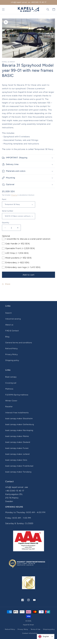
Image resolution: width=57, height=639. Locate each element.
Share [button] (7, 284)
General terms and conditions (18, 343)
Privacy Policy (11, 354)
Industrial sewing (13, 319)
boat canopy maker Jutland (17, 454)
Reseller (9, 406)
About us (9, 325)
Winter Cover (11, 401)
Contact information (29, 633)
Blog (7, 337)
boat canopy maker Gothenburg (19, 424)
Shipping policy (12, 360)
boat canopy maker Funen (17, 448)
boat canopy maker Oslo (16, 460)
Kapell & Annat (28, 625)
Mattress (9, 389)
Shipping (14, 195)
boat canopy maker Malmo (17, 436)
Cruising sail (10, 383)
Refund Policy (11, 348)
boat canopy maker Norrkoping (19, 430)
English (46, 636)
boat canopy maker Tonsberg (18, 472)
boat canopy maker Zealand (17, 442)
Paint (4, 199)
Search (8, 313)
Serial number (7, 211)
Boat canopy (11, 377)
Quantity (5, 223)
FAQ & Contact (12, 331)
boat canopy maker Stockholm (19, 418)
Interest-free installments (17, 413)
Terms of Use (35, 629)
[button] (3, 9)
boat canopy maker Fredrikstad (19, 466)
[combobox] (45, 636)
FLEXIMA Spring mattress (16, 395)
